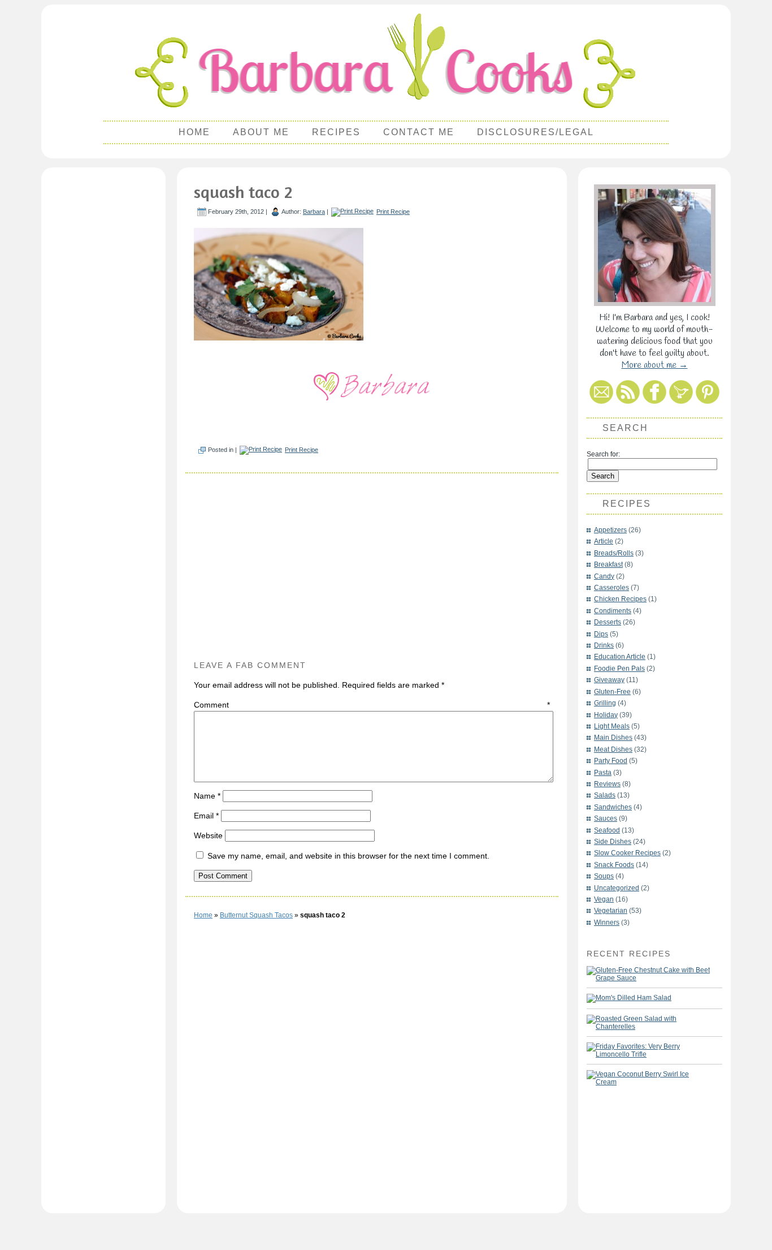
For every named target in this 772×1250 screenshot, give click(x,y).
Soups (604, 876)
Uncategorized (616, 888)
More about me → (655, 365)
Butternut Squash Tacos (256, 915)
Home (194, 132)
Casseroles (611, 588)
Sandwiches (613, 807)
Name (207, 795)
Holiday (606, 715)
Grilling (605, 703)
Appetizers (610, 530)
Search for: (603, 454)
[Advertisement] (103, 342)
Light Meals (612, 726)
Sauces (605, 818)
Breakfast (608, 564)
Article (603, 541)
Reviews (607, 784)
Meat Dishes (613, 749)
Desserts (607, 622)
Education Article (619, 657)
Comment (372, 704)
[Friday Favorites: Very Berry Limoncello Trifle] (649, 1050)
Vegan (604, 899)
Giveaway (609, 680)
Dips (601, 634)
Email (206, 815)
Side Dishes (612, 842)
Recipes (336, 132)
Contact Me (418, 132)
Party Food (610, 761)
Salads (604, 795)
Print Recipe (393, 211)
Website (208, 835)
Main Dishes (613, 738)
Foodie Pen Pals (619, 669)
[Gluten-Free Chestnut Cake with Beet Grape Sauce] (649, 974)
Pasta (602, 773)
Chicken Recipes (620, 599)
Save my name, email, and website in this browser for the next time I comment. (348, 855)
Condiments (612, 611)
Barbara (314, 211)
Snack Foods (614, 865)
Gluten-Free (612, 692)
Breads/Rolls (614, 553)
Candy (604, 576)
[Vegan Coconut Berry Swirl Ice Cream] (649, 1078)
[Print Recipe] (352, 211)
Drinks (604, 645)
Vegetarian (610, 911)
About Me (261, 132)
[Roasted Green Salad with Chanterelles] (649, 1023)
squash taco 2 (243, 192)
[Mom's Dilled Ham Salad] (629, 998)
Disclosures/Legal (535, 132)
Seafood (607, 830)
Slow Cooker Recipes (627, 853)
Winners (606, 922)
